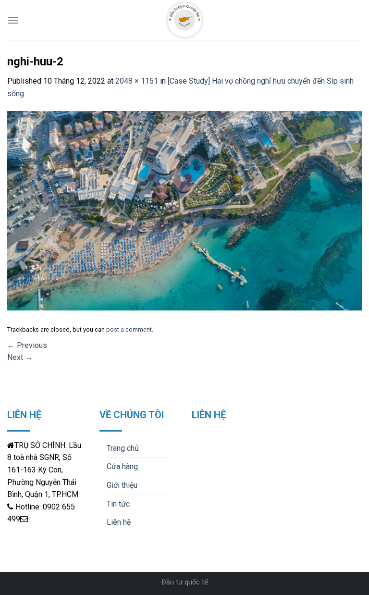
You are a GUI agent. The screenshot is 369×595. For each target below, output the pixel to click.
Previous (27, 345)
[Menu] (13, 20)
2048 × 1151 (136, 81)
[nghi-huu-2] (184, 210)
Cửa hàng (122, 466)
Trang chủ (123, 448)
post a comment (129, 329)
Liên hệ (119, 522)
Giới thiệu (122, 485)
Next (20, 357)
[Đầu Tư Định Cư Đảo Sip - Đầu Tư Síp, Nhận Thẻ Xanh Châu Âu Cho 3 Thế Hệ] (185, 20)
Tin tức (118, 503)
